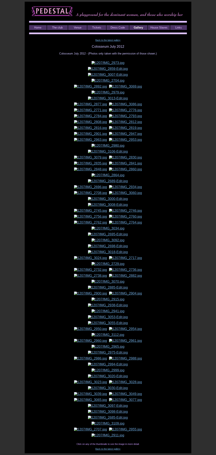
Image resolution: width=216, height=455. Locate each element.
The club (57, 27)
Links (178, 27)
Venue (77, 27)
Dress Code (118, 27)
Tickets (96, 27)
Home (37, 27)
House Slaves (158, 27)
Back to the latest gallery (107, 40)
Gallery (138, 27)
